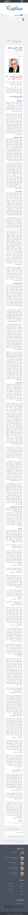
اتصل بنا (22, 888)
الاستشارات (21, 891)
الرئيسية (21, 883)
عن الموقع (21, 886)
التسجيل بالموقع (10, 883)
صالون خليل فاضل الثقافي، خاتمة (16, 822)
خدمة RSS (21, 894)
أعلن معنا (11, 891)
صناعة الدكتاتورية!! (13, 852)
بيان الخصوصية (10, 888)
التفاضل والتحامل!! (6, 19)
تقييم (6, 829)
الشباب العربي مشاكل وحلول (16, 74)
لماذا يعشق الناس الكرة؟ (12, 862)
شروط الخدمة (10, 886)
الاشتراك (6, 840)
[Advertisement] (14, 30)
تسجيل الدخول (13, 840)
